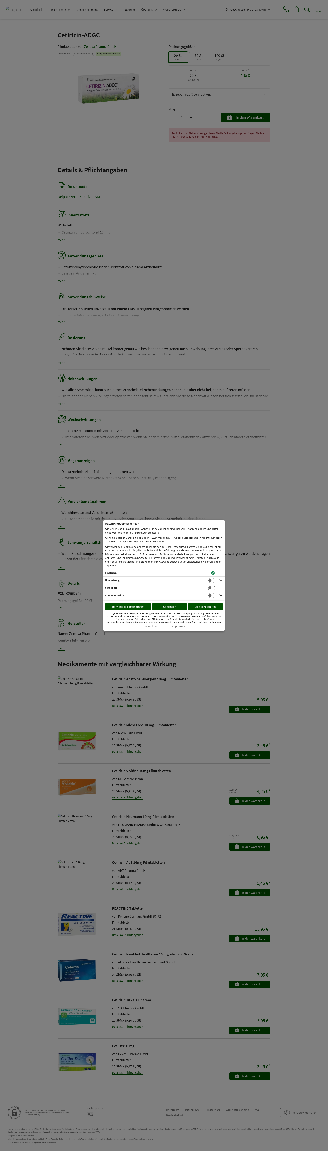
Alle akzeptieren (205, 607)
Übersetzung (112, 580)
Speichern (169, 607)
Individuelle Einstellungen (127, 607)
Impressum (178, 626)
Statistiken (111, 587)
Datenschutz (150, 626)
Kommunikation (114, 595)
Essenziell (111, 572)
